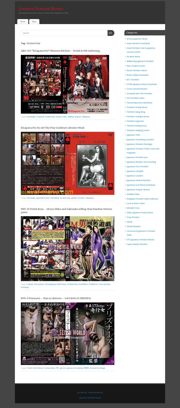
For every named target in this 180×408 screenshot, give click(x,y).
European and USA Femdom (139, 93)
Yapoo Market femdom (137, 244)
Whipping (86, 116)
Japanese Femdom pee (137, 157)
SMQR (129, 221)
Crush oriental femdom (137, 88)
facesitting (55, 198)
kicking (59, 116)
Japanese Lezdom (135, 175)
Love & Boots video (136, 203)
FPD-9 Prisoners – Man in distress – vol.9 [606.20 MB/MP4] (56, 298)
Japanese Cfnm (133, 134)
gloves (62, 368)
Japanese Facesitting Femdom (140, 139)
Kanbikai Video (133, 194)
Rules (34, 21)
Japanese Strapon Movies (138, 189)
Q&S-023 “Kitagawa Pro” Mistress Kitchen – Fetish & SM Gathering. (60, 50)
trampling (25, 287)
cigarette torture (43, 198)
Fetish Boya (61, 284)
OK (110, 33)
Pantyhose (93, 284)
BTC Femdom (133, 79)
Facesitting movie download (139, 102)
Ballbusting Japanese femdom (140, 61)
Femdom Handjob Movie (138, 116)
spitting (71, 116)
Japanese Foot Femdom (137, 166)
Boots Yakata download (137, 75)
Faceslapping (50, 284)
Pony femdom (133, 217)
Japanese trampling (75, 368)
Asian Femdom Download (138, 43)
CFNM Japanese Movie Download (142, 84)
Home (22, 21)
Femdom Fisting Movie (137, 107)
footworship (50, 116)
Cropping (40, 116)
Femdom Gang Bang (136, 111)
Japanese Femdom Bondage (139, 144)
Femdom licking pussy (137, 125)
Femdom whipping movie (138, 130)
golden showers (78, 198)
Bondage (31, 116)
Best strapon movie (136, 65)
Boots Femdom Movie (137, 70)
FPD (57, 368)
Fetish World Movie (35, 368)
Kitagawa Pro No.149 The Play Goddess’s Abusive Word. (53, 127)
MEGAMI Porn (133, 208)
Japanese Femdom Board (41, 8)
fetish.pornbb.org (95, 392)
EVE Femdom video (135, 98)
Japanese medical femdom (139, 180)
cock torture (39, 284)
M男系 (86, 368)
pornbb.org (82, 392)
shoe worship (104, 284)
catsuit (30, 284)
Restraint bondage (97, 368)
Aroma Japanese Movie (137, 38)
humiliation (83, 284)
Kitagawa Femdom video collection (142, 198)
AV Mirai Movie (133, 56)
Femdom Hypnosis (135, 121)
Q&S (65, 116)
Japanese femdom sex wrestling (141, 161)
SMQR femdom (134, 226)
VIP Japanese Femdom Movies (140, 239)
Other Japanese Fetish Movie (140, 212)
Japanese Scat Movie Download (141, 185)
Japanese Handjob (135, 171)
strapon (78, 116)
